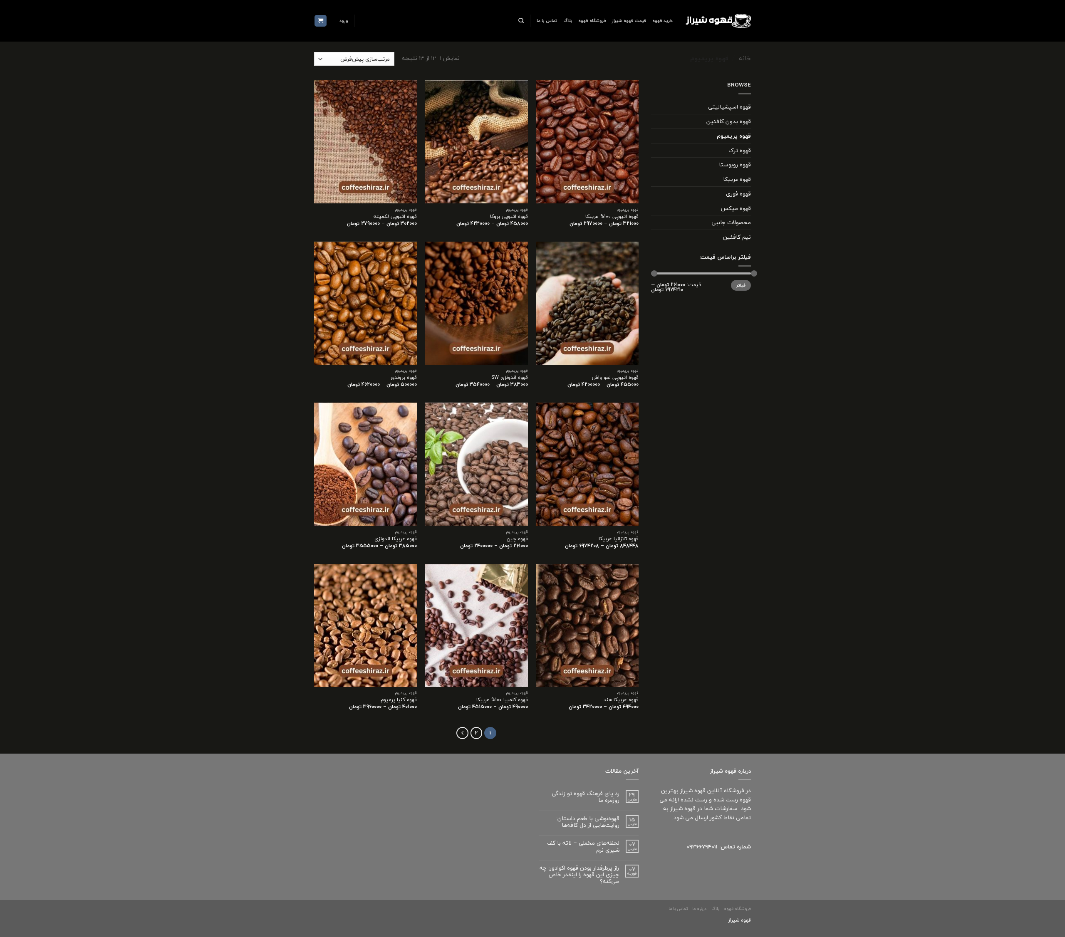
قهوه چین (517, 539)
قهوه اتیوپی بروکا (509, 216)
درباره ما (699, 908)
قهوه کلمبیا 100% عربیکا (502, 700)
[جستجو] (521, 20)
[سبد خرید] (320, 21)
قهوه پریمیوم (734, 136)
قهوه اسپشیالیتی (729, 106)
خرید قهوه (662, 21)
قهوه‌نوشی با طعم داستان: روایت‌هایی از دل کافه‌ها (587, 822)
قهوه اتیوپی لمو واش (615, 377)
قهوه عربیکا (737, 179)
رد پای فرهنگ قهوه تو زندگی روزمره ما (585, 797)
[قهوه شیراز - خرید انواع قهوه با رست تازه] (718, 20)
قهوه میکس (736, 208)
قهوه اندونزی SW (509, 377)
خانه (745, 58)
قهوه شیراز (739, 920)
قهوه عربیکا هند (621, 700)
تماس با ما (547, 21)
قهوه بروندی (404, 377)
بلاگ (567, 21)
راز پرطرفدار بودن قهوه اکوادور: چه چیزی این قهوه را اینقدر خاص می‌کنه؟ (579, 875)
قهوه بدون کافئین (728, 121)
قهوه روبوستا (735, 164)
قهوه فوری (738, 193)
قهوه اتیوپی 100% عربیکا (612, 216)
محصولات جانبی (731, 222)
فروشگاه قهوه (592, 21)
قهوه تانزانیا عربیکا (619, 539)
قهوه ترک (739, 150)
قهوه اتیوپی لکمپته (395, 216)
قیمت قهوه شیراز (629, 21)
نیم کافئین (737, 237)
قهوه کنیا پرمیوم (399, 700)
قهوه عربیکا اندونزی (395, 539)
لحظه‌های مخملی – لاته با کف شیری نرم (583, 846)
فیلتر (741, 285)
